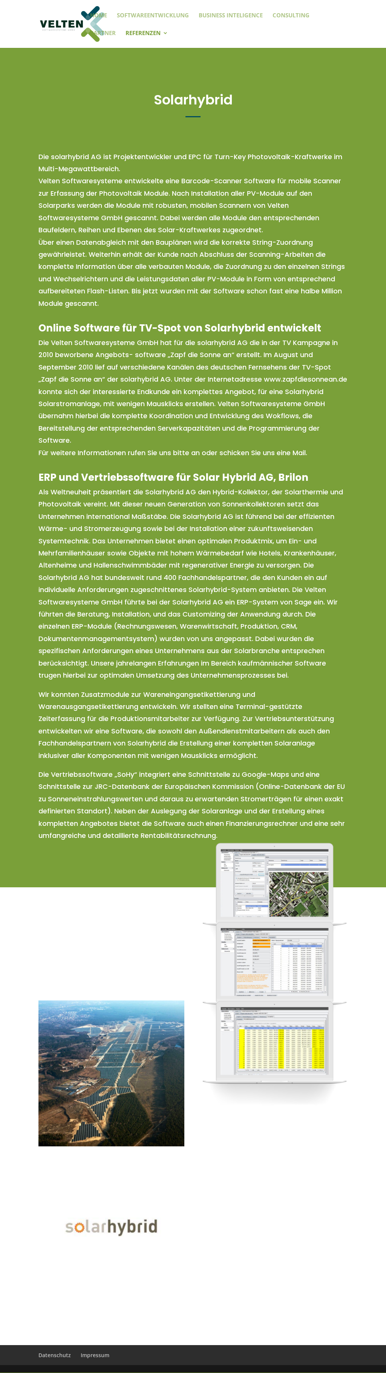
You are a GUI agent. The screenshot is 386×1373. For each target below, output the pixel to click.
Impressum (95, 1355)
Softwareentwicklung (153, 15)
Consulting (291, 15)
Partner (103, 33)
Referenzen (143, 33)
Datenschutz (54, 1355)
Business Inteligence (231, 15)
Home (98, 15)
